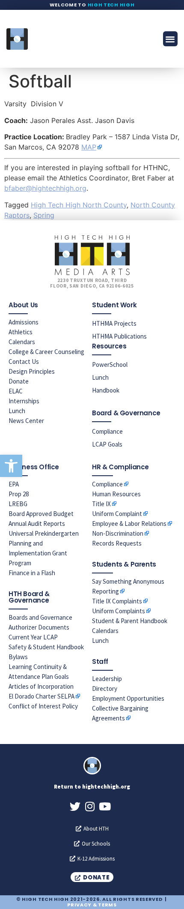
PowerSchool (110, 364)
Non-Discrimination (117, 533)
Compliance (107, 431)
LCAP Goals (107, 444)
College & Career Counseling (46, 352)
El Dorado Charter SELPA (41, 696)
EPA (14, 484)
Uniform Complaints (118, 611)
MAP (88, 147)
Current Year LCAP (33, 637)
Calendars (22, 342)
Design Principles (32, 371)
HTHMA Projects (114, 323)
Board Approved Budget (41, 514)
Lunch (17, 411)
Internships (24, 401)
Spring (43, 215)
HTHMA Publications (119, 336)
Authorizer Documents (39, 627)
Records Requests (117, 543)
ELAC (16, 391)
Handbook (105, 390)
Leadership (107, 679)
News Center (26, 421)
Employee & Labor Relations (129, 523)
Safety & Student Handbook (46, 647)
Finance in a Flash (32, 573)
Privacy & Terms (92, 904)
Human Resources (116, 494)
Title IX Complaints (117, 601)
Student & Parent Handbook (129, 621)
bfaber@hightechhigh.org (45, 188)
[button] (11, 466)
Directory (104, 688)
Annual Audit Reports (37, 523)
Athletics (21, 332)
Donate (19, 381)
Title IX (101, 504)
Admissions (24, 322)
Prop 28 (19, 494)
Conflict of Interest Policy (43, 706)
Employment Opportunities (128, 698)
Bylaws (18, 657)
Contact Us (24, 361)
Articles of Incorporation (41, 686)
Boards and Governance (40, 617)
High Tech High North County (79, 205)
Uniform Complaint (117, 514)
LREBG (18, 504)
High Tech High (111, 4)
